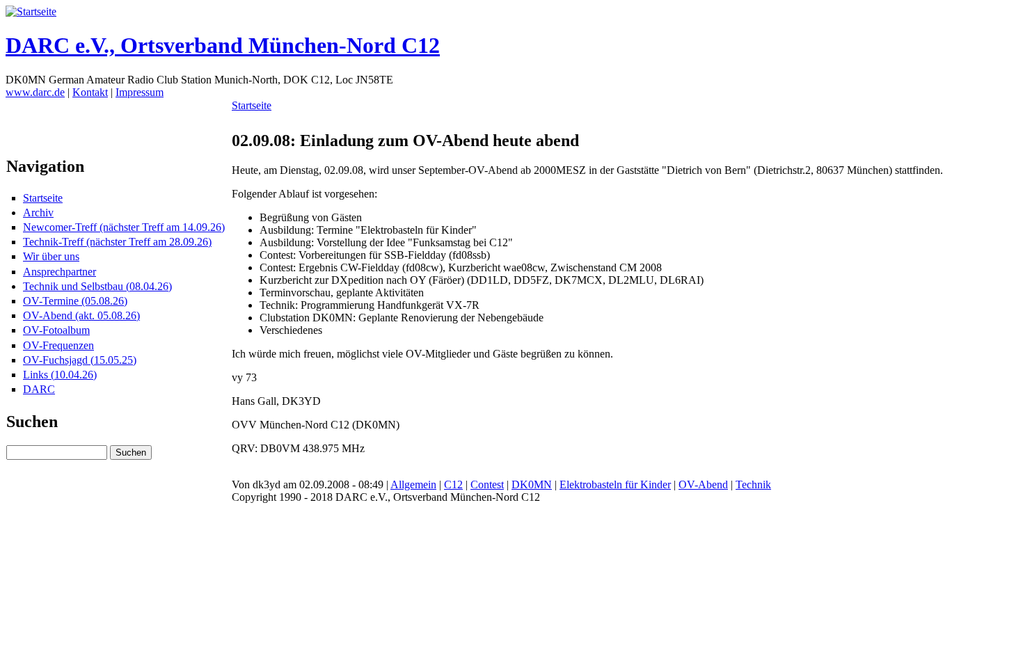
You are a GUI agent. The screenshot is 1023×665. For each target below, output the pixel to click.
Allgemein (413, 484)
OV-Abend (703, 484)
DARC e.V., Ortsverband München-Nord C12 (223, 45)
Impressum (140, 92)
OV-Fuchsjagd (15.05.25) (79, 360)
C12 (453, 484)
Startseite (43, 198)
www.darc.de (35, 92)
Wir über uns (51, 256)
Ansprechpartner (59, 272)
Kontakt (90, 92)
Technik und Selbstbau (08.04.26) (97, 286)
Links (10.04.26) (60, 374)
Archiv (38, 212)
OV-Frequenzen (58, 345)
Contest (487, 484)
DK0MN (532, 484)
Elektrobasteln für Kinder (615, 484)
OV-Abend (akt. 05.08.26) (81, 315)
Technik (753, 484)
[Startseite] (31, 11)
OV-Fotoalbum (56, 330)
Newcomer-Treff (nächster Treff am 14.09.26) (124, 227)
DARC (39, 389)
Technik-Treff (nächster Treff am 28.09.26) (117, 242)
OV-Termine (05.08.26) (75, 301)
